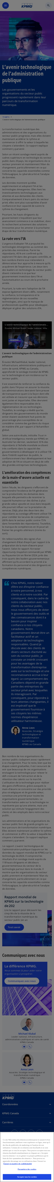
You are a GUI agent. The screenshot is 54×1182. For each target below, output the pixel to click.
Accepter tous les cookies (27, 1177)
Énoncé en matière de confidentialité (17, 1164)
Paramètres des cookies (27, 1169)
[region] (27, 1157)
